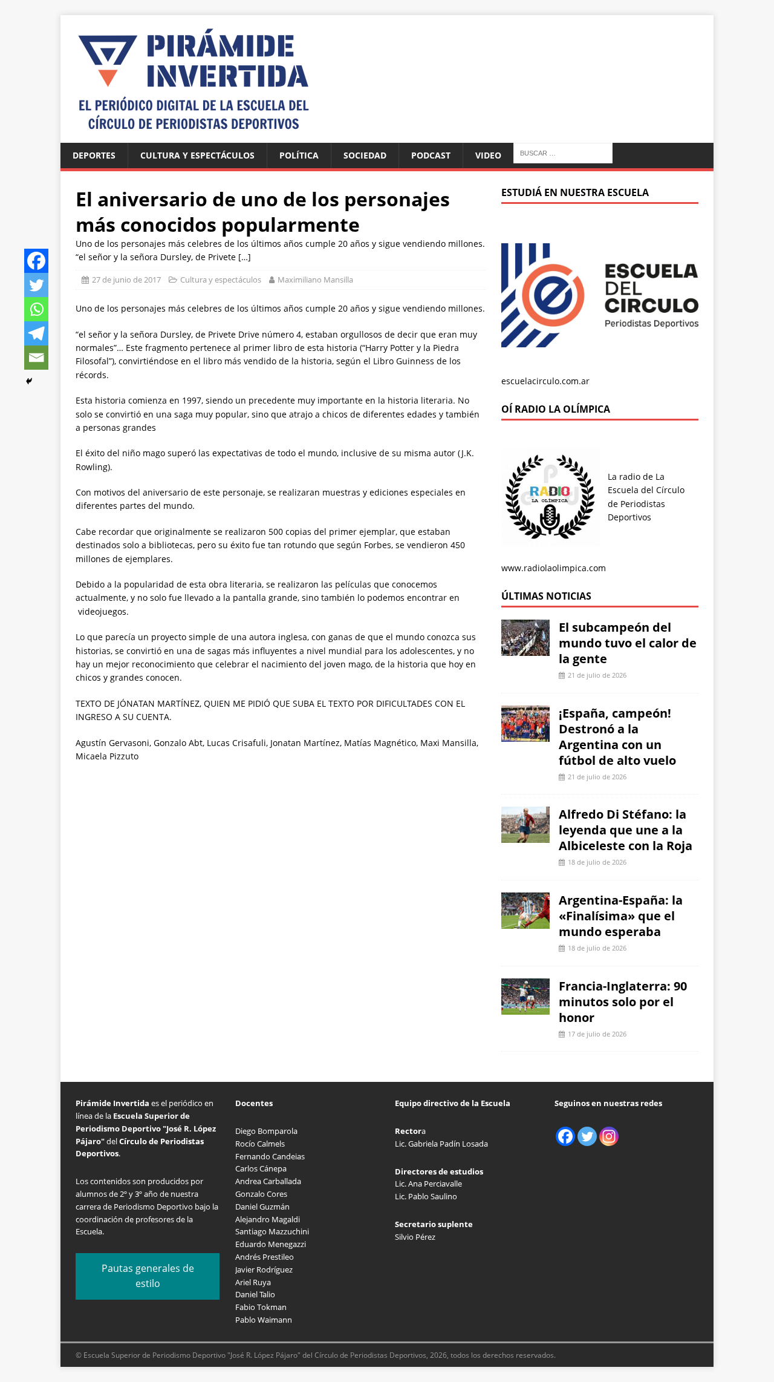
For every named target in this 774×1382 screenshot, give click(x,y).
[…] (244, 257)
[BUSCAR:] (563, 152)
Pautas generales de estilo (148, 1276)
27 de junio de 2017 (126, 279)
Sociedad (364, 155)
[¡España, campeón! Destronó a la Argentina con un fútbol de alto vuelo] (525, 734)
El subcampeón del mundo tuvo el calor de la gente (628, 643)
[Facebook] (36, 261)
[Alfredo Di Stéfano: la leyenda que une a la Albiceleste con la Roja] (525, 836)
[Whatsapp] (36, 309)
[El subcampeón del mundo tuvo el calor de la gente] (525, 649)
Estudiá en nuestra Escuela (575, 192)
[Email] (36, 358)
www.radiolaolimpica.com (553, 568)
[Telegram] (36, 333)
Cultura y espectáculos (197, 155)
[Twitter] (36, 285)
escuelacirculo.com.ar (545, 381)
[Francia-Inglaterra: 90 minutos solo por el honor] (525, 1007)
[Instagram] (609, 1136)
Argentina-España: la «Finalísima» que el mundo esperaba (621, 916)
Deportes (94, 155)
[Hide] (29, 381)
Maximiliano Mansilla (315, 279)
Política (299, 155)
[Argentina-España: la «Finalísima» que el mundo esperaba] (525, 922)
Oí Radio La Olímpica (555, 409)
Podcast (430, 155)
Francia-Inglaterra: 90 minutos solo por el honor (623, 1002)
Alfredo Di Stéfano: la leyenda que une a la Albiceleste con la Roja (625, 830)
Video (488, 155)
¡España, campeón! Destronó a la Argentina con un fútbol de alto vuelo (617, 736)
